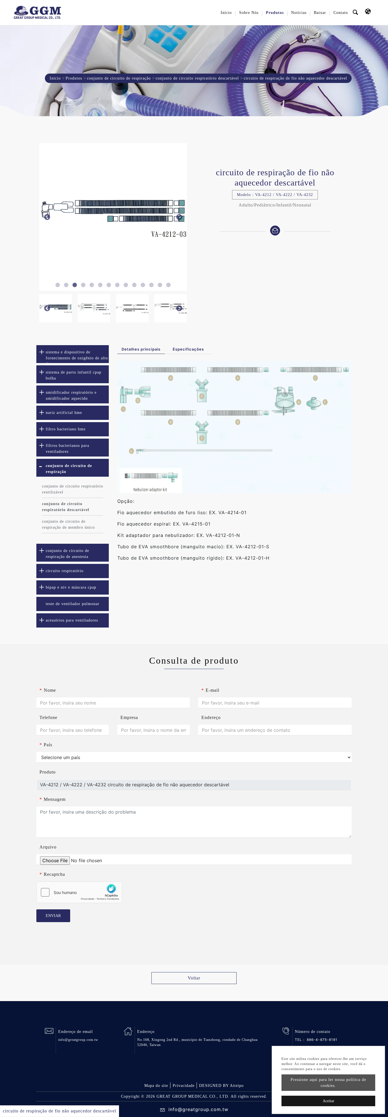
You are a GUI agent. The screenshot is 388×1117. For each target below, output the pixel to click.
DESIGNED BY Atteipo (221, 1085)
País (45, 744)
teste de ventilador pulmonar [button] (72, 604)
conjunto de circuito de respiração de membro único (68, 524)
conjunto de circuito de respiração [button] (69, 469)
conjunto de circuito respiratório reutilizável (72, 489)
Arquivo (48, 847)
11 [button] (143, 285)
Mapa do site (156, 1085)
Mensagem (52, 799)
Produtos (74, 78)
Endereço (211, 717)
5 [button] (92, 285)
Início (226, 13)
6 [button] (100, 285)
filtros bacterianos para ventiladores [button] (67, 448)
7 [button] (109, 285)
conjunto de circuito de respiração (119, 78)
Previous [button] (47, 217)
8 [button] (117, 285)
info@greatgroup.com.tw (78, 1040)
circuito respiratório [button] (65, 571)
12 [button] (151, 285)
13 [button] (160, 285)
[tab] (72, 354)
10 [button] (134, 285)
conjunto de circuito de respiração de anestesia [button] (67, 554)
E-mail (210, 690)
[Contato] (275, 230)
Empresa (129, 717)
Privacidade (184, 1085)
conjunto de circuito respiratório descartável (197, 78)
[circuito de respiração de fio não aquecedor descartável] (155, 217)
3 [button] (75, 285)
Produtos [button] (275, 13)
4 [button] (83, 285)
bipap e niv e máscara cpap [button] (71, 587)
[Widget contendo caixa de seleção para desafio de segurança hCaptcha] (79, 892)
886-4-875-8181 (322, 1039)
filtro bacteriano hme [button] (65, 429)
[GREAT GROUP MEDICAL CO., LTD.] (37, 12)
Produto (47, 772)
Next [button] (179, 217)
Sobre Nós (248, 13)
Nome (47, 690)
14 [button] (168, 285)
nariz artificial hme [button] (64, 412)
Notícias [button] (298, 13)
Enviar (53, 916)
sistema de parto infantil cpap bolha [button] (73, 375)
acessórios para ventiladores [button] (72, 620)
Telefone (48, 717)
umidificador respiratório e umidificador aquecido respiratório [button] (71, 396)
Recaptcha (52, 874)
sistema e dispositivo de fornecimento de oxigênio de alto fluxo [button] (77, 356)
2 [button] (66, 285)
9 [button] (126, 285)
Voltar (194, 978)
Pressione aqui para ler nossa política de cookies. (328, 1083)
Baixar (320, 13)
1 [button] (58, 285)
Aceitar (328, 1101)
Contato (340, 13)
